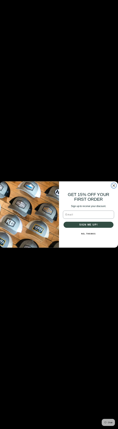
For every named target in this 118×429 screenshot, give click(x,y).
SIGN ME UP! (88, 224)
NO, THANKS (88, 234)
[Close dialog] (113, 185)
